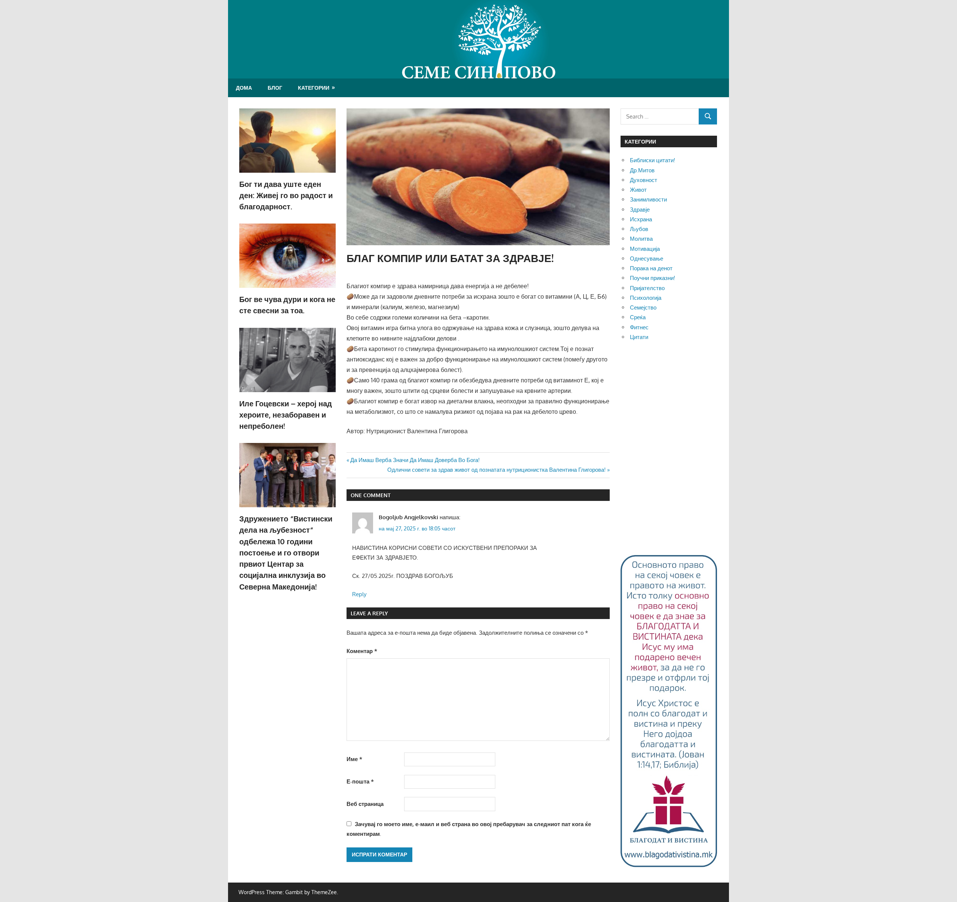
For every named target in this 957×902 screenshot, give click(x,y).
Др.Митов (642, 170)
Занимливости (648, 199)
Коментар (362, 651)
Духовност (643, 180)
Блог (275, 87)
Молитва (641, 238)
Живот (638, 189)
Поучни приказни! (652, 277)
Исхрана (641, 219)
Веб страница (365, 803)
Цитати (639, 337)
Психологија (645, 297)
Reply (359, 594)
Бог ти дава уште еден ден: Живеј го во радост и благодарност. (286, 195)
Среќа (638, 317)
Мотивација (645, 248)
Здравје (640, 209)
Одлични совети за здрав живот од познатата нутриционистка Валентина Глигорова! (496, 469)
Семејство (643, 307)
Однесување (646, 258)
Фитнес (639, 327)
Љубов (639, 229)
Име (354, 759)
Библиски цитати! (652, 160)
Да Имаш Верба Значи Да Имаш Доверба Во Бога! (415, 460)
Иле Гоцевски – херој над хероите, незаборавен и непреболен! (285, 414)
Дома (244, 87)
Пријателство (647, 288)
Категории (313, 87)
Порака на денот (651, 268)
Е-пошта (360, 781)
